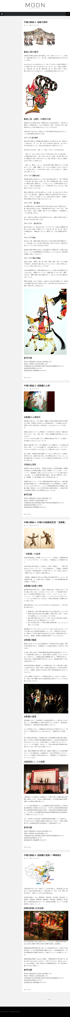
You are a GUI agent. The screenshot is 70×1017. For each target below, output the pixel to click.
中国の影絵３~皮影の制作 (36, 22)
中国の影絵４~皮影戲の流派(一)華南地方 (42, 855)
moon (26, 25)
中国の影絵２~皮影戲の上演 (37, 385)
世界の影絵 (28, 377)
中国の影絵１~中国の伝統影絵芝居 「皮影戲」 (45, 522)
